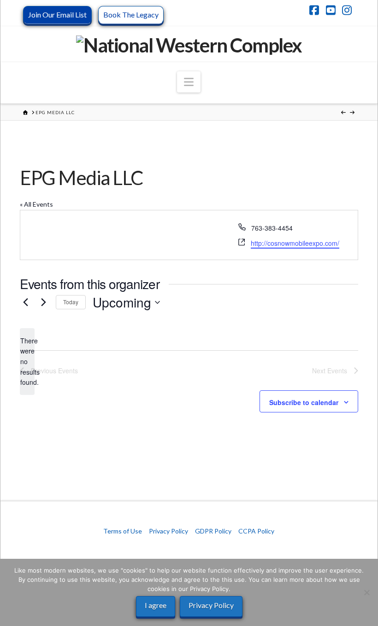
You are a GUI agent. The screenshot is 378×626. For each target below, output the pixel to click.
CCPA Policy (256, 531)
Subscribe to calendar (303, 402)
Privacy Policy (168, 531)
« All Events (36, 204)
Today (70, 302)
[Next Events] (43, 302)
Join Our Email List (57, 14)
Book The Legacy (131, 14)
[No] (366, 592)
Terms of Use (122, 531)
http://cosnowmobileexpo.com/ (295, 243)
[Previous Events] (25, 302)
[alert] (27, 361)
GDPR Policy (213, 531)
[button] (189, 82)
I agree (155, 605)
